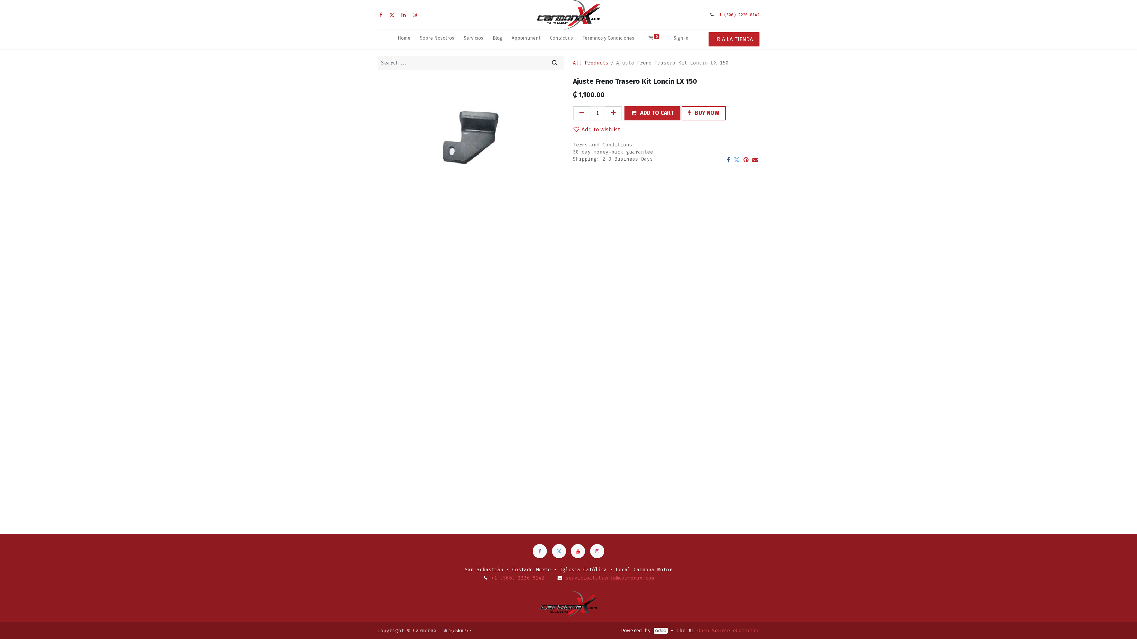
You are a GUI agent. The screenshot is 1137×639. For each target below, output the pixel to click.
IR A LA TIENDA (734, 39)
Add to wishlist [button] (601, 129)
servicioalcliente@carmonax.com (610, 578)
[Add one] (613, 113)
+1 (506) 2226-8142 (738, 15)
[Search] (554, 63)
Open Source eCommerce (728, 630)
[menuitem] (404, 39)
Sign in (681, 38)
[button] (652, 113)
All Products (590, 63)
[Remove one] (581, 113)
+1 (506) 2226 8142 (518, 578)
